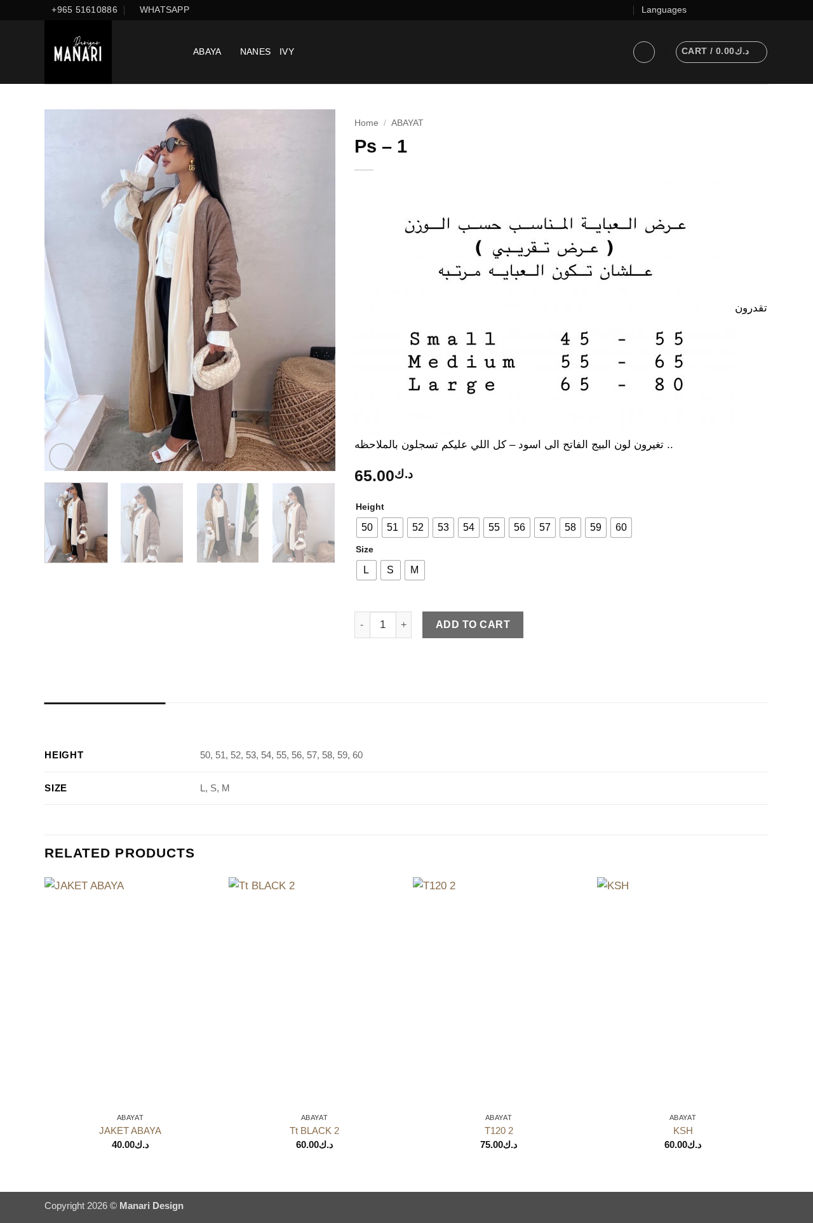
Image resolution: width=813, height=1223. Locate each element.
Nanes (255, 52)
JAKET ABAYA (130, 1130)
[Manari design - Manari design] (109, 52)
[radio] (367, 527)
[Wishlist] (623, 9)
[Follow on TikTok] (723, 10)
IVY (286, 52)
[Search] (618, 52)
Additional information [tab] (105, 715)
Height (370, 507)
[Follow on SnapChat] (736, 10)
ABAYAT (407, 123)
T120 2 (499, 1130)
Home (366, 123)
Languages (664, 10)
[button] (644, 52)
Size (364, 549)
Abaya (207, 52)
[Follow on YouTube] (762, 10)
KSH (683, 1130)
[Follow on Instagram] (710, 10)
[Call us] (749, 10)
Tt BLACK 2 (314, 1130)
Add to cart (473, 624)
